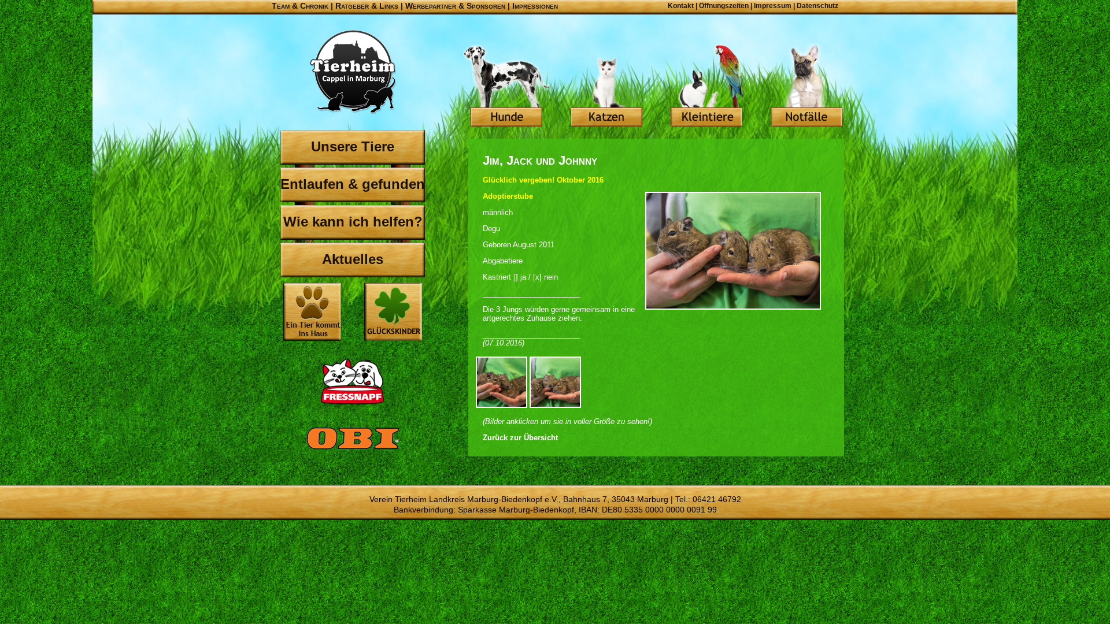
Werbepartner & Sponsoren (455, 5)
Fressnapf (352, 381)
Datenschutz (817, 6)
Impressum (772, 6)
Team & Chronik (300, 5)
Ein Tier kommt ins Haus (312, 312)
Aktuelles (352, 259)
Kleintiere (706, 86)
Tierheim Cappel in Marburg (352, 72)
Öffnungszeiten (724, 6)
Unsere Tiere (352, 146)
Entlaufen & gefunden (352, 184)
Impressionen (535, 5)
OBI (352, 451)
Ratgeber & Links (366, 5)
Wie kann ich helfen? (353, 221)
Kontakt (681, 6)
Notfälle (806, 86)
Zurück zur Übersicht (520, 437)
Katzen (606, 86)
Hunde (506, 86)
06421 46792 (717, 499)
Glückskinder (393, 313)
